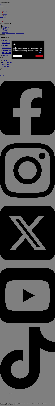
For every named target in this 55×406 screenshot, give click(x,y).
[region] (27, 50)
